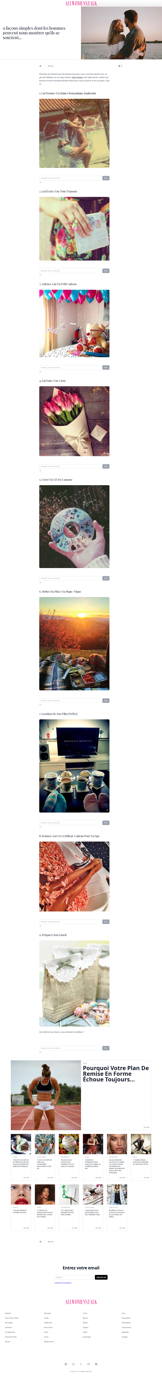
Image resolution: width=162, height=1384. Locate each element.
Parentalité (126, 1323)
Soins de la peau (12, 1318)
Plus (106, 178)
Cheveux (8, 1327)
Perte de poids (11, 1337)
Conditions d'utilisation (63, 1283)
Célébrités (48, 1323)
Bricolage (9, 1323)
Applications (49, 1341)
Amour (7, 1341)
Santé (46, 1318)
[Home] (40, 66)
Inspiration (126, 1318)
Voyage (124, 1337)
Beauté (50, 66)
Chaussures (126, 1327)
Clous (85, 1313)
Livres (46, 1337)
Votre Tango (77, 77)
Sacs (123, 1313)
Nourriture (48, 1327)
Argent (85, 1327)
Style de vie (101, 1277)
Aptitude (125, 1332)
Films (46, 1332)
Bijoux (85, 1318)
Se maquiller (10, 1332)
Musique (47, 1313)
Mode (85, 1323)
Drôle (85, 1332)
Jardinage (87, 1337)
